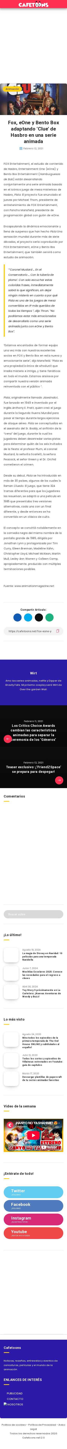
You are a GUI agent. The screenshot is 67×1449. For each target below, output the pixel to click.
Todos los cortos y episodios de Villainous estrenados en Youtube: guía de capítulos (42, 1061)
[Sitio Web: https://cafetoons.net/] (29, 698)
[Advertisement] (33, 43)
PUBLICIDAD (14, 1393)
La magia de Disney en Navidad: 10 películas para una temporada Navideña (42, 956)
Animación (12, 89)
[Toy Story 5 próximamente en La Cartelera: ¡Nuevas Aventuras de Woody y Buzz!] (11, 991)
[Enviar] (58, 914)
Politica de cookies (14, 1425)
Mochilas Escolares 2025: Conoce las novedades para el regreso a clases (42, 974)
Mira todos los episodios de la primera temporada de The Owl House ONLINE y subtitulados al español (40, 1043)
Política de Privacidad (42, 1425)
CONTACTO (14, 1399)
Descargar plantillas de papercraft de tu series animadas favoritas (42, 1078)
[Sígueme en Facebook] (37, 698)
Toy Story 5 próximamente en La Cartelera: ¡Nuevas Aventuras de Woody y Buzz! (41, 993)
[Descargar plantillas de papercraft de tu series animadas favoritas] (11, 1078)
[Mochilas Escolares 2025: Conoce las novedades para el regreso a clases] (11, 973)
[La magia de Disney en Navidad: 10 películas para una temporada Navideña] (11, 955)
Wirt (33, 673)
